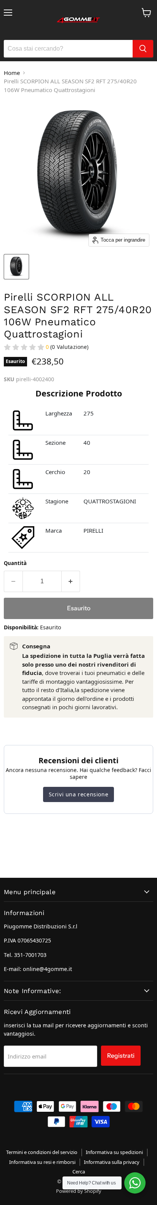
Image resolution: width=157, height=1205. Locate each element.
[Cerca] (143, 48)
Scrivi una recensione (79, 794)
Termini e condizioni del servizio (41, 1152)
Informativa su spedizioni (114, 1152)
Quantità (15, 563)
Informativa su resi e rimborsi (42, 1162)
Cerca (78, 1171)
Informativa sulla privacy (111, 1162)
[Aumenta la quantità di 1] (71, 581)
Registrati (121, 1055)
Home (12, 72)
